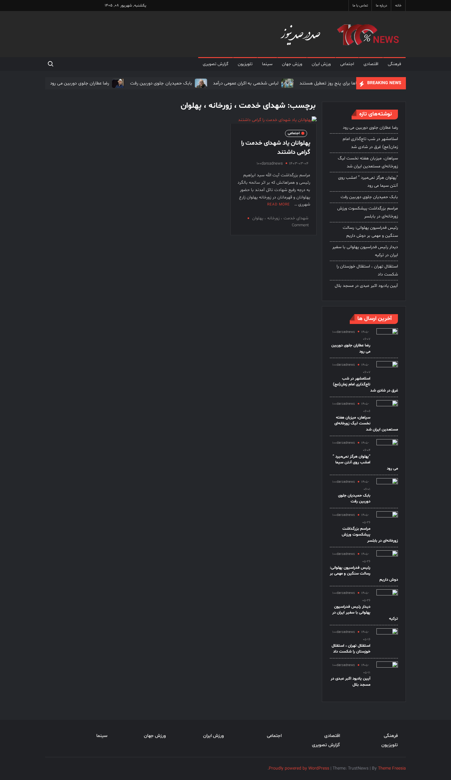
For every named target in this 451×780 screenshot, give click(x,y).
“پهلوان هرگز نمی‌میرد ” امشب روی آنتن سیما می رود (368, 182)
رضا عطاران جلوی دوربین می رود (79, 83)
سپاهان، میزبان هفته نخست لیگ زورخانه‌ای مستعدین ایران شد (368, 162)
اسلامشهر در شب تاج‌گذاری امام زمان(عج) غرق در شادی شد (370, 143)
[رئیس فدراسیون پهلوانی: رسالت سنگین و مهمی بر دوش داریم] (387, 561)
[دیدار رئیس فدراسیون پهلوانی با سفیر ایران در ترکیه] (387, 600)
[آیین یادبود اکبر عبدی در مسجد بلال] (387, 672)
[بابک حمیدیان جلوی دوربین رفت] (200, 83)
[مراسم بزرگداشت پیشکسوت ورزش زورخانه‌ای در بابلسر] (387, 522)
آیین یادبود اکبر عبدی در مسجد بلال (366, 286)
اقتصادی (371, 64)
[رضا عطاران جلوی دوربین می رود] (117, 83)
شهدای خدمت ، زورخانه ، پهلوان (280, 218)
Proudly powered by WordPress (299, 768)
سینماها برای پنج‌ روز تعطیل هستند (333, 83)
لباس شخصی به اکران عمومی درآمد (246, 83)
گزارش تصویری (215, 64)
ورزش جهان (292, 64)
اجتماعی (347, 64)
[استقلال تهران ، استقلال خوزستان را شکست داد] (387, 639)
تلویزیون (245, 64)
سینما (267, 64)
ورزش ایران (321, 64)
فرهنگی (394, 64)
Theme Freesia (392, 768)
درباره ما (381, 5)
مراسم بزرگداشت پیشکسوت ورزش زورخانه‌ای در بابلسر (367, 212)
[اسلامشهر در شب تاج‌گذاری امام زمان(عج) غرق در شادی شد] (387, 372)
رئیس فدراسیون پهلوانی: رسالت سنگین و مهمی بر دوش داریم (370, 232)
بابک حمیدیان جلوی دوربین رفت (161, 83)
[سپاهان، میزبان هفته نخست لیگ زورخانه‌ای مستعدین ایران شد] (387, 411)
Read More (278, 204)
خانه (398, 5)
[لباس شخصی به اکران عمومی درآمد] (287, 83)
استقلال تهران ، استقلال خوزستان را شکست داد (367, 270)
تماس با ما (360, 5)
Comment (300, 225)
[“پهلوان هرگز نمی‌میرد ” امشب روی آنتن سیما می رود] (387, 450)
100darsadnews (269, 163)
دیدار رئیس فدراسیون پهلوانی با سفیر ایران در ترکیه (365, 251)
